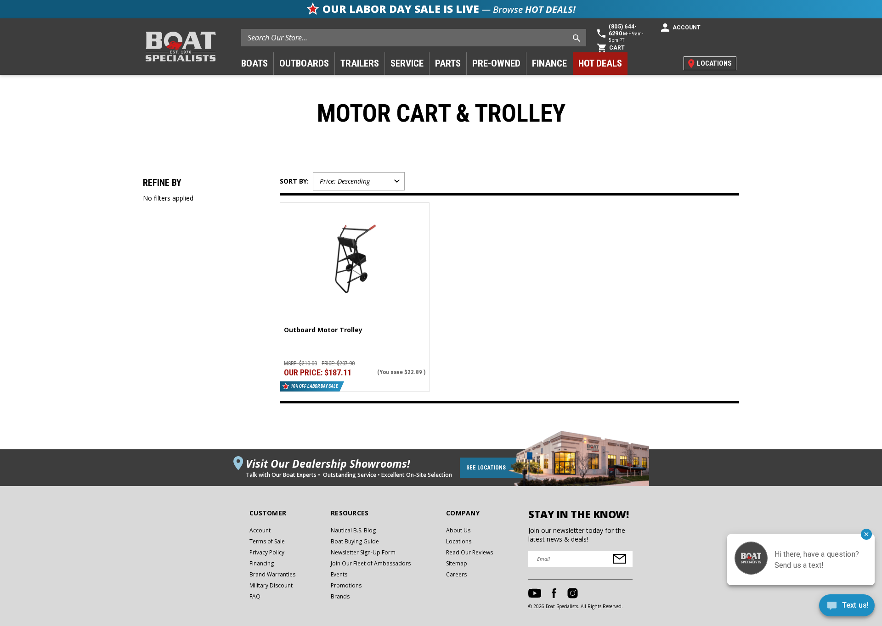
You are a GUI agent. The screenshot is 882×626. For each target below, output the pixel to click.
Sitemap (456, 563)
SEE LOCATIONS (486, 467)
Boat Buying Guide (355, 541)
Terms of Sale (267, 541)
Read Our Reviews (469, 552)
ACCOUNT (687, 27)
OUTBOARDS (304, 63)
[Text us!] (847, 607)
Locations (458, 541)
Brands (340, 596)
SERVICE (407, 63)
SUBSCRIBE (619, 559)
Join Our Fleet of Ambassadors (371, 563)
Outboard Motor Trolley (323, 330)
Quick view (354, 246)
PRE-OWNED (496, 63)
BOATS (254, 63)
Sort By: (294, 181)
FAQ (254, 596)
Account (260, 530)
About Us (458, 530)
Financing (261, 563)
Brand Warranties (272, 574)
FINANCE (549, 63)
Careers (456, 574)
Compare (351, 264)
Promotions (346, 585)
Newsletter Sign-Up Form (363, 552)
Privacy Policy (266, 552)
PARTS (448, 63)
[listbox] (359, 181)
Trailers (359, 63)
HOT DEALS (600, 63)
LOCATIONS (714, 63)
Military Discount (271, 585)
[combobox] (413, 37)
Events (339, 574)
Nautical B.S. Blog (353, 530)
